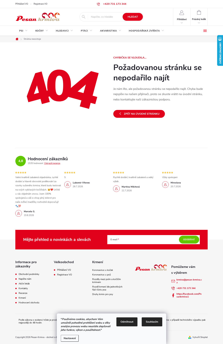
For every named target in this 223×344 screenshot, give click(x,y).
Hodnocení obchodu (29, 302)
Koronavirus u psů (101, 274)
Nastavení (70, 338)
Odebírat (189, 239)
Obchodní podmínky (29, 274)
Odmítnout (126, 322)
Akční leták (24, 283)
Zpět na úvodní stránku (141, 114)
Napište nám (25, 279)
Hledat (133, 17)
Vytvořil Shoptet (200, 337)
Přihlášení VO (21, 3)
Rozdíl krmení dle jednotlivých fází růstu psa (107, 288)
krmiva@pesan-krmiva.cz (189, 281)
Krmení (22, 298)
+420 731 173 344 (185, 288)
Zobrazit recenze (52, 163)
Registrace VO (40, 3)
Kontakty (23, 288)
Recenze (23, 293)
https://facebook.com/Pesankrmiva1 (188, 295)
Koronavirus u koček (102, 270)
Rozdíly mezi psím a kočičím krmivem (106, 281)
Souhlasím (152, 322)
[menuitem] (23, 31)
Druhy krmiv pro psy (102, 294)
